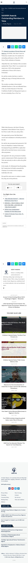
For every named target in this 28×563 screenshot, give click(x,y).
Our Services (17, 497)
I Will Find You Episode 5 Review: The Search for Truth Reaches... (14, 444)
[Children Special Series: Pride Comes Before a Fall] (14, 349)
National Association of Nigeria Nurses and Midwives (13, 226)
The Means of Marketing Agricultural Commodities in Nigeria (10, 535)
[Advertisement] (14, 110)
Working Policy (4, 499)
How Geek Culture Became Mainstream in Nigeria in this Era (14, 412)
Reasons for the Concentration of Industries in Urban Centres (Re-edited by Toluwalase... (14, 386)
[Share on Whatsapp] (16, 46)
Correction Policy (5, 497)
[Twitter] (15, 488)
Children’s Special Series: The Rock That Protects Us (14, 336)
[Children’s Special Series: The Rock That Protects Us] (14, 325)
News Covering (18, 492)
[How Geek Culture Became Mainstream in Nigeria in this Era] (14, 401)
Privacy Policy (4, 492)
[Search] (26, 2)
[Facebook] (9, 488)
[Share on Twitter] (12, 46)
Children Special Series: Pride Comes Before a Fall (14, 360)
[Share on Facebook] (8, 46)
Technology (3, 495)
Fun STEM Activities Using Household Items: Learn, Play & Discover (14, 419)
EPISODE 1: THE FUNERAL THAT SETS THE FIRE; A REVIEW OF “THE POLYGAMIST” (14, 205)
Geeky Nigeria (7, 24)
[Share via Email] (23, 46)
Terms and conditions (19, 499)
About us (3, 501)
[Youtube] (12, 488)
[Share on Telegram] (20, 46)
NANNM (4, 223)
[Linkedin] (18, 488)
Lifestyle (17, 495)
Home (3, 8)
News (6, 8)
